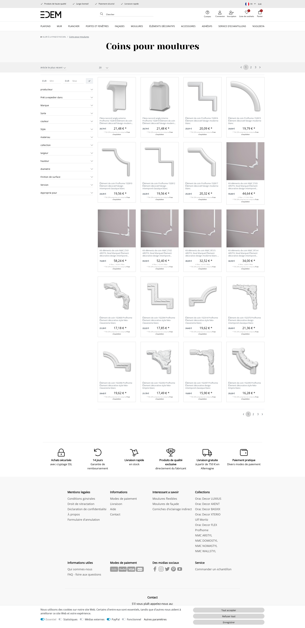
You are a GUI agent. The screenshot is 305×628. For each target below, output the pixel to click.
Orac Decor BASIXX (207, 509)
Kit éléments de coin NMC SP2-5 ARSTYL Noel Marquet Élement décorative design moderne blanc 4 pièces (201, 253)
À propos (74, 514)
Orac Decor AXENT (207, 504)
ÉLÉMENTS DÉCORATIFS (162, 26)
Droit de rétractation (81, 504)
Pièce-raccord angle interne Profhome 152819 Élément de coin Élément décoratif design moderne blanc (158, 121)
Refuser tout (228, 616)
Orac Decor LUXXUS (208, 498)
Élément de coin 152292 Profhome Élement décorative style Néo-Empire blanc (158, 385)
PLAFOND (46, 26)
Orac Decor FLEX (206, 525)
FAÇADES (120, 26)
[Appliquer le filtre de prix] (89, 81)
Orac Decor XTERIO (207, 514)
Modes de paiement (123, 498)
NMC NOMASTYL (206, 546)
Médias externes (95, 619)
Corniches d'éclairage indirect (172, 509)
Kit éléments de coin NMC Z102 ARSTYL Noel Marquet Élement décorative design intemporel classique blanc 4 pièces (157, 253)
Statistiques (70, 619)
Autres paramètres (155, 619)
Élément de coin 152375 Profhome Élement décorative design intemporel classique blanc (244, 320)
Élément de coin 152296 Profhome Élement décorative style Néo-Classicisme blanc (116, 385)
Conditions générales (81, 498)
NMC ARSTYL (203, 535)
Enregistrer (229, 622)
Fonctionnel (134, 619)
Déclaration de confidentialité (87, 509)
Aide (113, 509)
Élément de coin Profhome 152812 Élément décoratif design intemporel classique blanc (158, 186)
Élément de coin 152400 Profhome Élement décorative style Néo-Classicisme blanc (116, 320)
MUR (59, 26)
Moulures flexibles (164, 498)
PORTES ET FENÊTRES (97, 26)
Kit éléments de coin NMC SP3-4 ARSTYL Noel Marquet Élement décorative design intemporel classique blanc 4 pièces (243, 253)
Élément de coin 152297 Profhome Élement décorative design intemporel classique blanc (201, 385)
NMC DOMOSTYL (206, 540)
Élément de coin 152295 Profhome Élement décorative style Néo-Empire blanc (244, 385)
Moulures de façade (165, 504)
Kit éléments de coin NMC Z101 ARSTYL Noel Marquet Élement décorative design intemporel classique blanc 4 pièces (114, 253)
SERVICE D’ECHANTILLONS (232, 26)
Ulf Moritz (201, 519)
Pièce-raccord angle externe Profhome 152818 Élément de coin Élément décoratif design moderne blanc (116, 121)
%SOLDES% (258, 26)
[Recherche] (101, 14)
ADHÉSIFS (207, 26)
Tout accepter (228, 610)
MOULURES (137, 26)
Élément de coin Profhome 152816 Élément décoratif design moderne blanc (201, 121)
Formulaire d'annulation (84, 519)
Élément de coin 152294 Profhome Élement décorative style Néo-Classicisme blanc (158, 320)
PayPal (116, 619)
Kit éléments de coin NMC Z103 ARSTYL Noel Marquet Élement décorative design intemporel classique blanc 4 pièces (243, 186)
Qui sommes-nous (80, 569)
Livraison (116, 504)
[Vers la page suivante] (260, 67)
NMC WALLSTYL (205, 551)
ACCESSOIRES (188, 26)
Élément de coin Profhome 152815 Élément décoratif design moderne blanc (244, 121)
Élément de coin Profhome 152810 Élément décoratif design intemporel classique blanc (116, 186)
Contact (115, 514)
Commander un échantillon (213, 569)
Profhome (201, 530)
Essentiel (51, 619)
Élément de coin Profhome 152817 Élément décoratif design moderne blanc (201, 186)
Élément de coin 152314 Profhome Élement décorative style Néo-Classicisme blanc (201, 320)
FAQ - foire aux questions (84, 574)
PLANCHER (73, 26)
